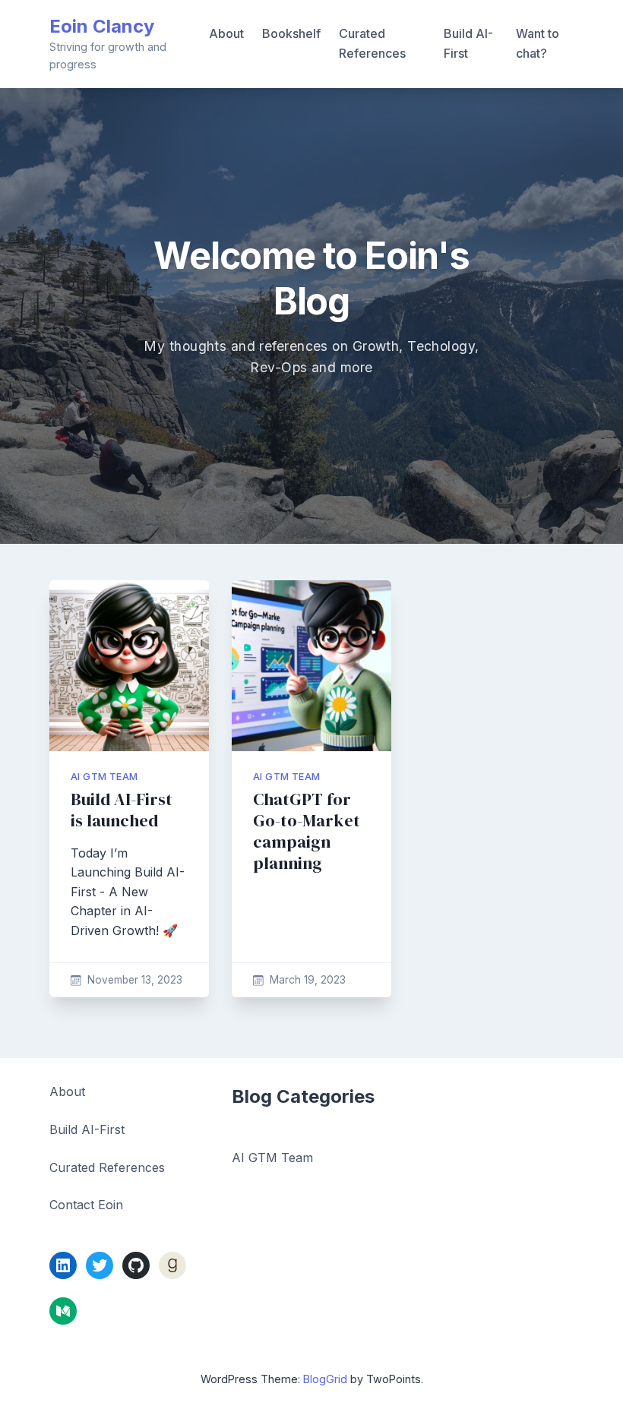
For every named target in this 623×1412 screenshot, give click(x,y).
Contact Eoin (86, 1204)
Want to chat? (537, 43)
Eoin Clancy (101, 26)
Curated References (372, 43)
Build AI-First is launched (121, 810)
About (226, 33)
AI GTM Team (104, 776)
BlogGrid (325, 1379)
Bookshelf (291, 33)
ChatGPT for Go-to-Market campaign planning (306, 831)
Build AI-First (468, 43)
